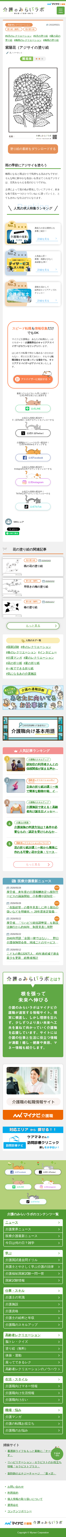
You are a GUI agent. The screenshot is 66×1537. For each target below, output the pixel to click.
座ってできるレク (18, 1362)
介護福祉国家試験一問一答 (24, 1273)
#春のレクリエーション (21, 652)
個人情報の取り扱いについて (25, 1498)
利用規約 (12, 1492)
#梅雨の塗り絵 (51, 40)
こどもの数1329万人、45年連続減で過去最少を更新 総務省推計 (33, 956)
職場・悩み (13, 1410)
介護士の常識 (15, 1297)
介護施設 (11, 1304)
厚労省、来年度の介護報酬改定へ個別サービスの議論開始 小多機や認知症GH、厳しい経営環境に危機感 (32, 894)
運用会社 (12, 1504)
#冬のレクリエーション (36, 647)
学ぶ (8, 1253)
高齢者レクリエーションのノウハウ (31, 1369)
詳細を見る (43, 239)
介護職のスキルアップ (21, 1324)
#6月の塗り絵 (40, 36)
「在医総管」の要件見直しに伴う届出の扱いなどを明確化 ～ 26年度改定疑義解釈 (32, 909)
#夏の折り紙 (32, 663)
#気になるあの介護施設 (21, 673)
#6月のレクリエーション (18, 36)
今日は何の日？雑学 (19, 1243)
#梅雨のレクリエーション (27, 40)
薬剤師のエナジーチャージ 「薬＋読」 (31, 1473)
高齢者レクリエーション (19, 25)
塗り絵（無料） (13, 29)
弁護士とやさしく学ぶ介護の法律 (29, 1266)
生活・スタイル (16, 1379)
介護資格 (11, 1311)
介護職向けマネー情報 (21, 1386)
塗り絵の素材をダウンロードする (33, 148)
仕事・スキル (15, 1290)
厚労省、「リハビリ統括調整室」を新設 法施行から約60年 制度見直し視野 (33, 925)
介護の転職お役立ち (19, 1423)
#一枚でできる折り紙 (20, 668)
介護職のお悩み (16, 1430)
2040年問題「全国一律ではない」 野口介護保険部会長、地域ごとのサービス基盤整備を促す (33, 940)
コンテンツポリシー (19, 1511)
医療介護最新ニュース (21, 1236)
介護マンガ (13, 1417)
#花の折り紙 (14, 663)
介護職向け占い (16, 1399)
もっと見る (33, 625)
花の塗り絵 (30, 29)
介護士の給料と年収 (19, 1318)
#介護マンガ (14, 657)
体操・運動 (13, 1355)
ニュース (11, 1222)
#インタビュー (47, 652)
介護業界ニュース (18, 1229)
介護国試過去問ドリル (21, 1260)
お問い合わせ (15, 1486)
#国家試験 (12, 647)
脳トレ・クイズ (16, 1341)
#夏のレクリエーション (39, 657)
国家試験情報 (15, 1280)
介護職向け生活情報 (19, 1393)
